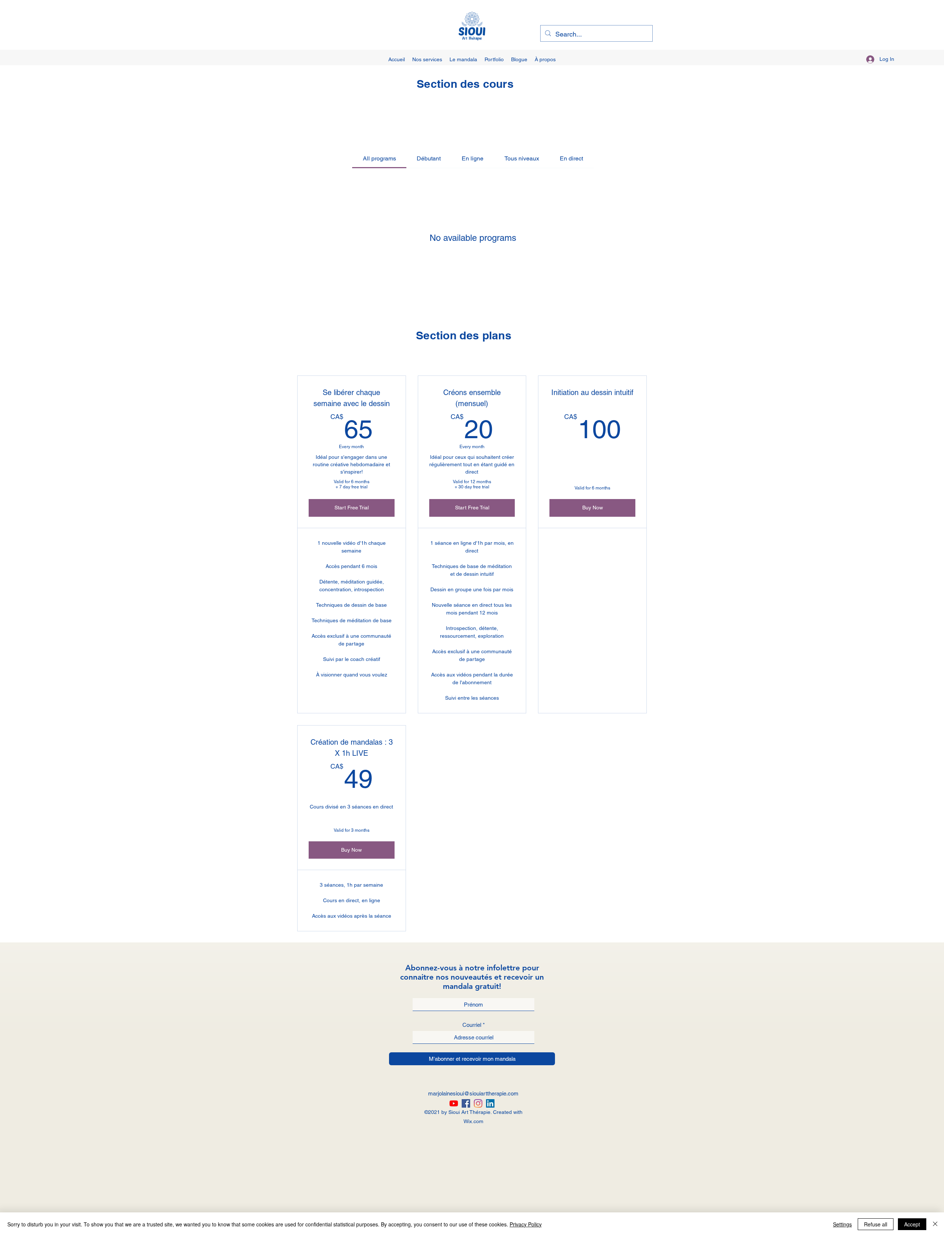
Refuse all (875, 1224)
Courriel (471, 1025)
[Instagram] (478, 1103)
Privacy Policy (526, 1224)
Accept (912, 1224)
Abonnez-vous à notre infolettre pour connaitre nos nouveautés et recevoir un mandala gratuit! (472, 977)
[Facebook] (466, 1103)
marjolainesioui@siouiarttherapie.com (473, 1093)
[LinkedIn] (490, 1103)
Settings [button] (842, 1224)
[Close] (935, 1224)
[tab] (379, 158)
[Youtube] (454, 1103)
